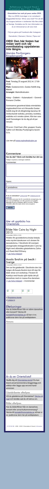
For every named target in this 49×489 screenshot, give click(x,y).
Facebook (25, 32)
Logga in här (23, 195)
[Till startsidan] (24, 2)
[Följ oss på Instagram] (30, 293)
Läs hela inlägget (15, 254)
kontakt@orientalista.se (16, 315)
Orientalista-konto (24, 380)
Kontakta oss (20, 24)
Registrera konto (15, 297)
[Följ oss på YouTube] (17, 293)
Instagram (37, 32)
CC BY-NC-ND (10, 426)
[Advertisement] (24, 349)
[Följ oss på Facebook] (9, 293)
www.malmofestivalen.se (26, 141)
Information (39, 426)
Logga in (11, 300)
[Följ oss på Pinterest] (24, 293)
